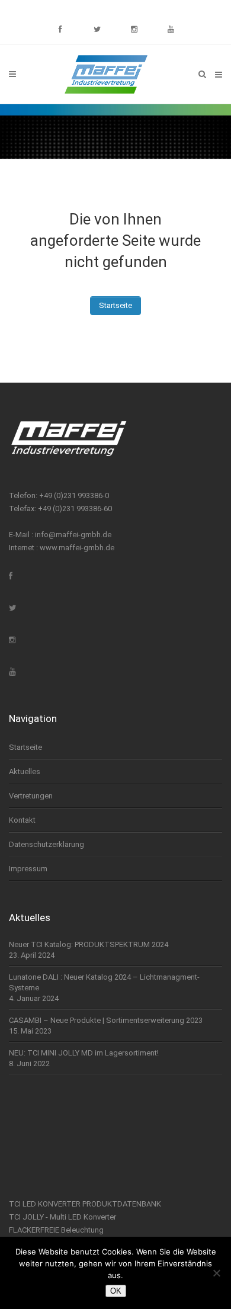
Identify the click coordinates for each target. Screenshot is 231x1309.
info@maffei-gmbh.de (73, 534)
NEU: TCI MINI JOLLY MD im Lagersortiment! (84, 1052)
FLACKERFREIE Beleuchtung (56, 1229)
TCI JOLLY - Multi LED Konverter (62, 1216)
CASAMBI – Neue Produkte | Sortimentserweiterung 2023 (106, 1020)
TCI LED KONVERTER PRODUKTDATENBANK (85, 1203)
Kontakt (22, 820)
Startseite (115, 305)
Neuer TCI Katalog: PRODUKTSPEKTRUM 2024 (88, 944)
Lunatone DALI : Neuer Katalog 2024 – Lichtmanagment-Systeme (104, 982)
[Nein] (216, 1273)
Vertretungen (31, 795)
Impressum (28, 868)
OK (115, 1290)
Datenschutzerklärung (46, 844)
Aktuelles (24, 771)
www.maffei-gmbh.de (77, 547)
